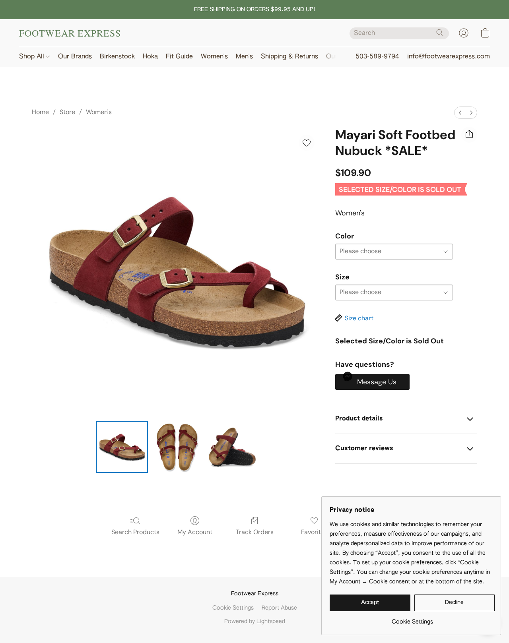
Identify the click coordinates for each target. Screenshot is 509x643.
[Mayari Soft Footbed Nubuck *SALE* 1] (177, 447)
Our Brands (75, 57)
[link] (412, 619)
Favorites (314, 532)
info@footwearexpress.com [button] (448, 57)
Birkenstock (117, 57)
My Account (194, 532)
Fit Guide (179, 57)
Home (40, 112)
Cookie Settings (233, 608)
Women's (214, 57)
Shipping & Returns (289, 57)
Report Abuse (279, 608)
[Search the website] (440, 32)
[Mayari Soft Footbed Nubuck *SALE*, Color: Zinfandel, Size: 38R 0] (122, 447)
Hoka (150, 57)
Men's (244, 57)
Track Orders (255, 532)
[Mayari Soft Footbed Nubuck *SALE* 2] (232, 447)
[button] (70, 33)
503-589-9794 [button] (377, 57)
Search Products (135, 532)
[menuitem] (460, 112)
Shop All (32, 57)
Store (67, 112)
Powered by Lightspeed (254, 621)
